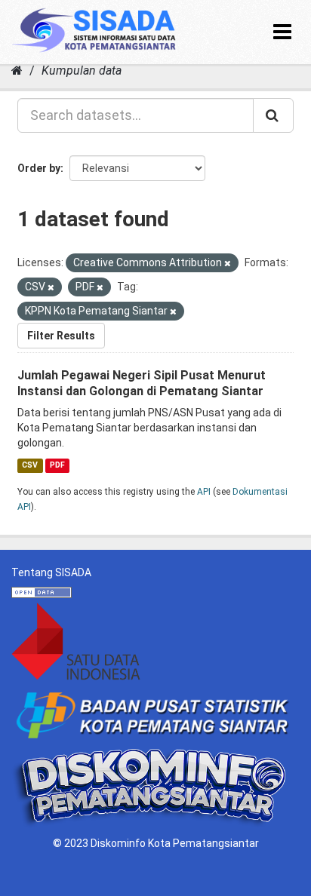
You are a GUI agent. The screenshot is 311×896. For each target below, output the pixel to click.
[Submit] (273, 115)
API (204, 491)
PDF (57, 465)
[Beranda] (17, 70)
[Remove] (227, 263)
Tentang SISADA (51, 572)
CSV (30, 465)
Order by (38, 168)
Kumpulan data (82, 70)
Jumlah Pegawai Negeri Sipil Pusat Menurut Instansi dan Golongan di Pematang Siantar (141, 383)
